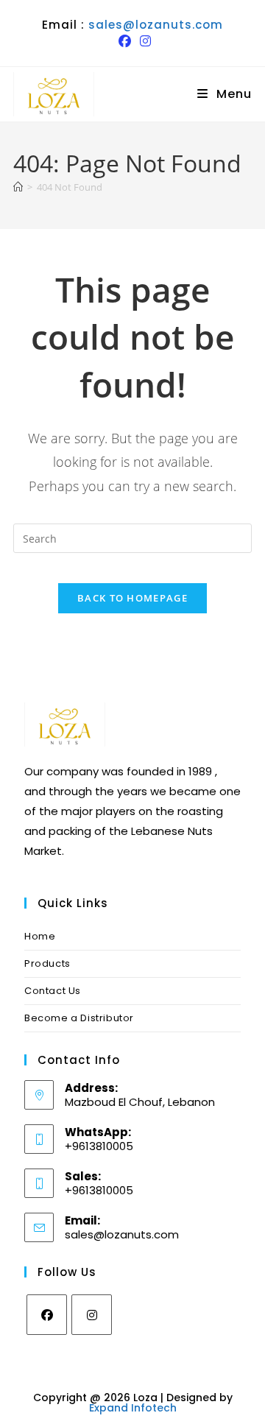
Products (47, 963)
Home (39, 936)
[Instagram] (91, 1314)
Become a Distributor (79, 1018)
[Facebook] (46, 1314)
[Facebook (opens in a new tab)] (124, 41)
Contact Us (52, 991)
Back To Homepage (132, 598)
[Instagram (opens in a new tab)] (143, 41)
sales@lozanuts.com (155, 24)
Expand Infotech (133, 1407)
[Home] (18, 187)
